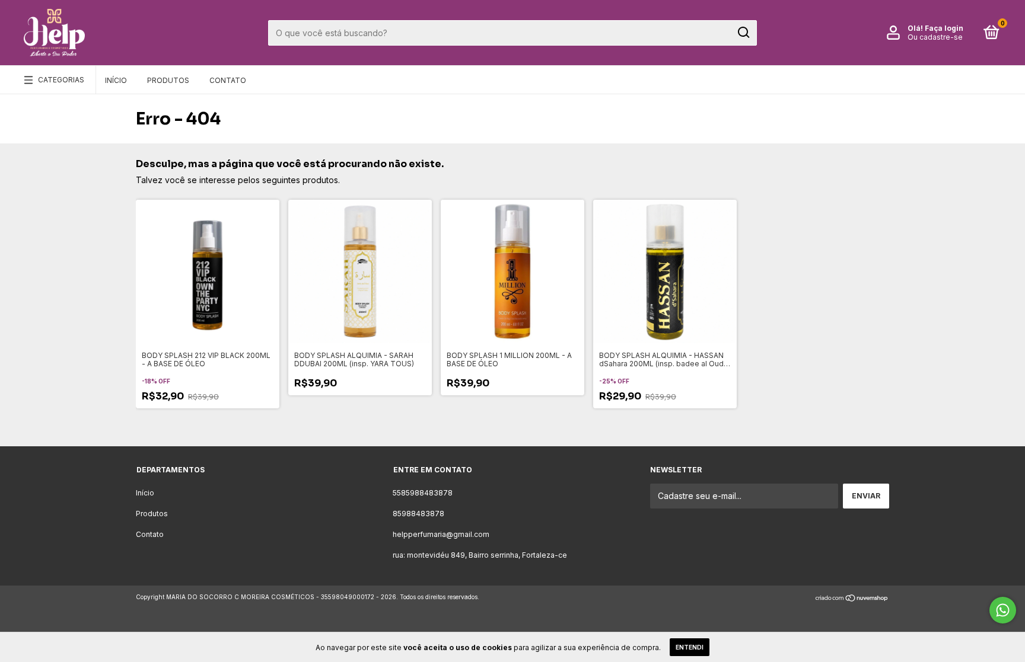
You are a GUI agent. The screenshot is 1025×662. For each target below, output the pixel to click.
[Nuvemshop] (852, 598)
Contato (227, 80)
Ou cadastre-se (935, 37)
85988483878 (418, 513)
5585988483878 (423, 492)
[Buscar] (743, 32)
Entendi (690, 647)
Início (116, 80)
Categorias (61, 79)
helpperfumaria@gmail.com (441, 534)
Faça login (944, 28)
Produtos (168, 80)
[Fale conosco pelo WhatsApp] (1002, 610)
